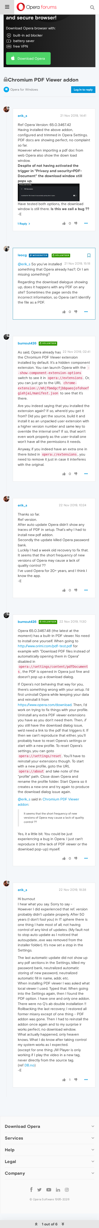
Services (14, 1138)
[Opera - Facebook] (31, 1189)
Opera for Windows (24, 89)
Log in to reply (83, 89)
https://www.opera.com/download (45, 705)
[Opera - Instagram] (66, 1189)
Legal (10, 1161)
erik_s (22, 116)
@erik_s (24, 264)
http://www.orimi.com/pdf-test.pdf (45, 646)
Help (9, 1149)
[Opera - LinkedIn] (58, 1189)
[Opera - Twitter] (39, 1189)
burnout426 (27, 343)
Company (15, 1173)
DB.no (29, 1065)
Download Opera (31, 58)
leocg (22, 255)
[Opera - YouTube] (49, 1189)
